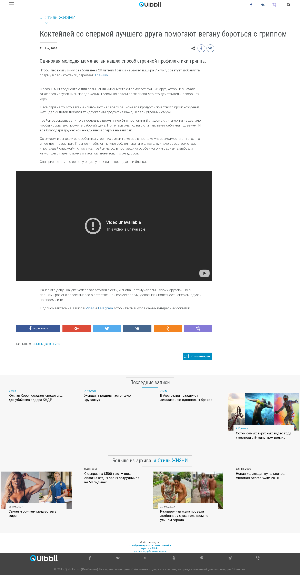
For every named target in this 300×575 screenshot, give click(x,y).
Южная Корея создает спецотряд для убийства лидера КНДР (35, 397)
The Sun (101, 75)
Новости (92, 390)
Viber (90, 308)
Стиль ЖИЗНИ (60, 17)
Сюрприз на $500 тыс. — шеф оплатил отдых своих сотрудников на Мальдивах (111, 478)
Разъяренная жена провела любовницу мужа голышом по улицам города (184, 515)
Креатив (243, 428)
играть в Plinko (150, 548)
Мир (13, 390)
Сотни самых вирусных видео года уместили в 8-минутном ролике (263, 435)
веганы (38, 344)
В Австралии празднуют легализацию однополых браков (186, 397)
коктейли (53, 344)
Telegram (105, 308)
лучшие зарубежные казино (150, 551)
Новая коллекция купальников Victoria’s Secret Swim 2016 (260, 476)
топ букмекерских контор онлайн (150, 545)
